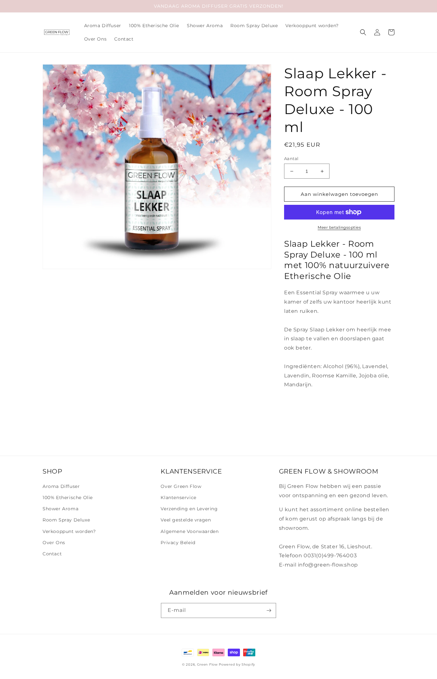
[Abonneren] (269, 610)
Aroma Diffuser (61, 486)
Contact (52, 554)
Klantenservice (178, 497)
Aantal (291, 158)
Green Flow (207, 664)
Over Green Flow (181, 486)
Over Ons (54, 542)
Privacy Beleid (178, 542)
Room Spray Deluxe (66, 520)
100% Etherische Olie (68, 497)
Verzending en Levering (189, 509)
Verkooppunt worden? (69, 531)
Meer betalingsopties (339, 227)
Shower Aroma (60, 509)
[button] (363, 32)
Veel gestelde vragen (186, 520)
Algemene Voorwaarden (190, 531)
